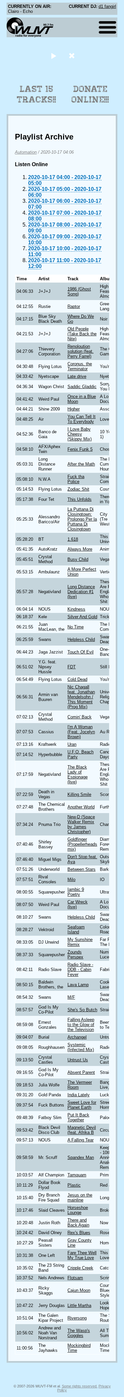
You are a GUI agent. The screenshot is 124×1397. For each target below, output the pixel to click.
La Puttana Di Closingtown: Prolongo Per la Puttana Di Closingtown (82, 519)
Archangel (77, 1037)
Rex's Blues (78, 1232)
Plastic (74, 1185)
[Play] (53, 55)
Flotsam (75, 1277)
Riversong (77, 1318)
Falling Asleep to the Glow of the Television (80, 1024)
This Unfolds (79, 499)
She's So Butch (82, 1009)
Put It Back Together (78, 1117)
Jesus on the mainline (79, 1197)
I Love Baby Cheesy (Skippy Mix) (79, 434)
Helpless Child (81, 639)
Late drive (76, 376)
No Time (75, 626)
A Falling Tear (80, 1140)
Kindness (76, 609)
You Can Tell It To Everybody (81, 419)
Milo (71, 879)
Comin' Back (79, 716)
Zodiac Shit (78, 489)
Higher (73, 409)
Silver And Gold (82, 616)
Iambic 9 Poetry (75, 892)
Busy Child (77, 559)
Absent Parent (81, 1072)
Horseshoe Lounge (77, 1210)
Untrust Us (77, 1059)
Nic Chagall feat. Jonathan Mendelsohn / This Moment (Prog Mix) (81, 696)
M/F (71, 997)
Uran (71, 744)
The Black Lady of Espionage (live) (77, 774)
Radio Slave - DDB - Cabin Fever (80, 969)
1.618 (72, 539)
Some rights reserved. (80, 1386)
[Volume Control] (72, 55)
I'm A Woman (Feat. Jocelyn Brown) (81, 731)
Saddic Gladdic (82, 386)
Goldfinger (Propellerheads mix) (82, 844)
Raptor (73, 306)
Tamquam (76, 1174)
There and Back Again (78, 1223)
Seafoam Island (76, 929)
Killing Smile (79, 794)
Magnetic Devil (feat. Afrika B (81, 1130)
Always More (79, 549)
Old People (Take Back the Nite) (82, 333)
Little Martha (79, 1305)
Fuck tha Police (75, 479)
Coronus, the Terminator (79, 366)
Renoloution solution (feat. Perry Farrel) (80, 351)
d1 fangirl (107, 6)
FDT (71, 666)
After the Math (81, 464)
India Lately (78, 1094)
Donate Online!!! (90, 94)
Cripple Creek (80, 1267)
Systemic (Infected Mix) (80, 1047)
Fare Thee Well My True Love (82, 1255)
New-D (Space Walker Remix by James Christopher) (81, 824)
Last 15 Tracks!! (36, 94)
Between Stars (81, 869)
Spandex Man (80, 1157)
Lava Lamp (78, 984)
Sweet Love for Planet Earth (81, 1105)
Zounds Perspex (75, 954)
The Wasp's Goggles (78, 1333)
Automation (26, 152)
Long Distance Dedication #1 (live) (81, 591)
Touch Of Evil (80, 652)
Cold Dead (77, 679)
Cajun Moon (78, 1290)
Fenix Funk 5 (80, 449)
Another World (81, 807)
